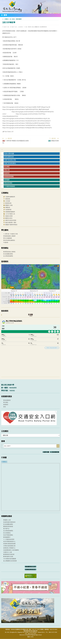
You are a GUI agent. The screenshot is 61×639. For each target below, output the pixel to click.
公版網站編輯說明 (10, 196)
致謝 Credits (30, 636)
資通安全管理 (8, 216)
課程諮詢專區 (8, 183)
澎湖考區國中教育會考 (9, 522)
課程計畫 (7, 170)
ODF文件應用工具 (10, 214)
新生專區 (7, 167)
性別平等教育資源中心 (9, 541)
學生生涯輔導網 (7, 238)
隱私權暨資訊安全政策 (30, 566)
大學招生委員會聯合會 (9, 546)
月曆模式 (4, 462)
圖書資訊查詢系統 (8, 526)
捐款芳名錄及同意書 (10, 220)
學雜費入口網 (7, 520)
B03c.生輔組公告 (35, 27)
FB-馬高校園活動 (54, 452)
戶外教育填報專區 (9, 186)
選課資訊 (7, 173)
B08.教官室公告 (43, 27)
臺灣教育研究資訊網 (8, 554)
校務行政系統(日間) (10, 160)
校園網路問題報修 (10, 211)
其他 (4, 406)
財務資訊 (5, 404)
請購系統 (7, 207)
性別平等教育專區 (8, 535)
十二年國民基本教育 (8, 539)
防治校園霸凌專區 (8, 254)
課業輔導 (7, 180)
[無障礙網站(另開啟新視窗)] (30, 576)
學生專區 (5, 402)
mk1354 (21, 27)
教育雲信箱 (8, 203)
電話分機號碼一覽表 (10, 222)
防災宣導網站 (7, 533)
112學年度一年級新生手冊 (10, 234)
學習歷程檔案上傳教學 (9, 236)
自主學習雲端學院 (8, 256)
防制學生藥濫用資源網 (9, 543)
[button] (4, 15)
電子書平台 (6, 528)
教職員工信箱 (8, 205)
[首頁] (2, 19)
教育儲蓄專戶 (7, 537)
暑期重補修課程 (9, 176)
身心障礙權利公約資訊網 (10, 561)
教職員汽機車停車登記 (11, 224)
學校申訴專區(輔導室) (9, 240)
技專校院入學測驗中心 (9, 548)
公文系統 (7, 201)
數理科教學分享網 (8, 556)
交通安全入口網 (7, 552)
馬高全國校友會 (9, 157)
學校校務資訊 (7, 400)
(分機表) (42, 629)
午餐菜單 (5, 242)
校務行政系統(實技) (10, 163)
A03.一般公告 (28, 27)
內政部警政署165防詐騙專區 (11, 550)
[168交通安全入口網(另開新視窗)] (29, 424)
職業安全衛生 (8, 218)
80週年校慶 (46, 452)
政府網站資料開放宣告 (30, 569)
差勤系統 (7, 199)
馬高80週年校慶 (9, 153)
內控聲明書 (8, 209)
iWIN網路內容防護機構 (9, 558)
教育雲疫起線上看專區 (9, 251)
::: (1, 381)
